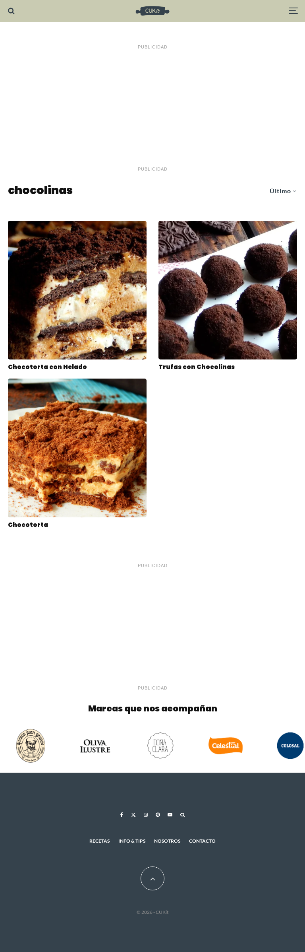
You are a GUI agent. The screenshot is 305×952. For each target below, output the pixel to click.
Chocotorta (28, 524)
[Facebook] (121, 814)
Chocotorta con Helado (47, 367)
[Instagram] (146, 814)
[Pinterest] (158, 814)
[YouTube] (170, 814)
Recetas (99, 841)
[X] (133, 814)
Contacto (202, 841)
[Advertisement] (152, 108)
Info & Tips (131, 841)
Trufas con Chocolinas (196, 367)
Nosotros (167, 841)
